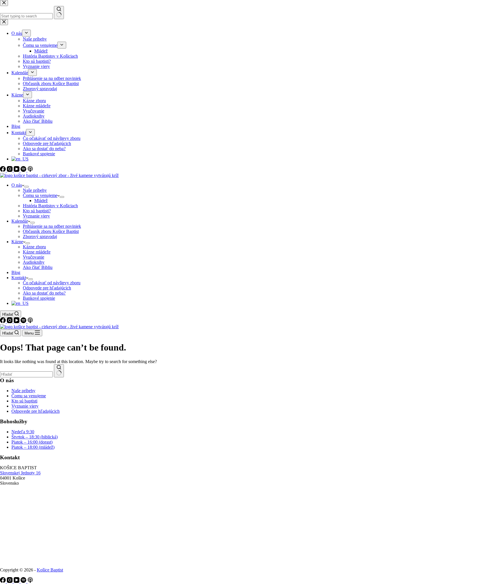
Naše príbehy (35, 190)
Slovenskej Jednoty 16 (20, 472)
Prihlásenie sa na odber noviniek (52, 226)
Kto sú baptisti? (37, 210)
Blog (15, 272)
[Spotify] (24, 321)
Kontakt (18, 277)
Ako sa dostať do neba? (44, 293)
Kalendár (19, 221)
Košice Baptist (50, 569)
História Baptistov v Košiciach (50, 205)
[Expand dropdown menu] (26, 187)
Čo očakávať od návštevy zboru (51, 282)
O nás (16, 185)
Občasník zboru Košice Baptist (51, 231)
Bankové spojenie (39, 298)
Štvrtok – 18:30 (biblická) (34, 436)
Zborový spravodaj (40, 236)
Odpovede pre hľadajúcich (47, 287)
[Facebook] (3, 321)
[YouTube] (17, 321)
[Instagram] (10, 321)
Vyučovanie (33, 257)
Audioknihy (34, 262)
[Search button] (59, 370)
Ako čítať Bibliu (37, 267)
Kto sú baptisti (24, 400)
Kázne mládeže (36, 251)
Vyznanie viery (36, 216)
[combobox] (26, 374)
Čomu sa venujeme (40, 195)
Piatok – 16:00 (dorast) (31, 442)
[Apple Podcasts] (30, 321)
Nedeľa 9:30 (22, 431)
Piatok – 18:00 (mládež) (32, 447)
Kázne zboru (34, 246)
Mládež (41, 200)
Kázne (17, 241)
